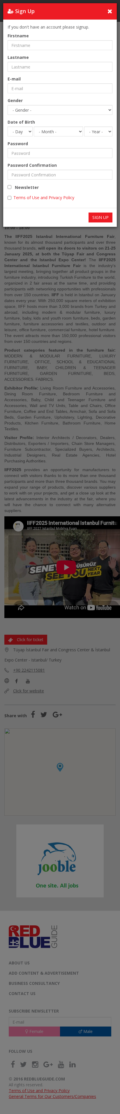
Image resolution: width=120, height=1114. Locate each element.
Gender (15, 100)
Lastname (18, 57)
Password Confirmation (32, 165)
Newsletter (25, 187)
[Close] (109, 11)
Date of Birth (21, 122)
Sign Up (100, 217)
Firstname (18, 35)
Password (18, 143)
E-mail (14, 79)
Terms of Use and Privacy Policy (43, 197)
